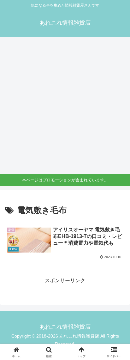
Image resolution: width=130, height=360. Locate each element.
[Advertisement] (65, 105)
